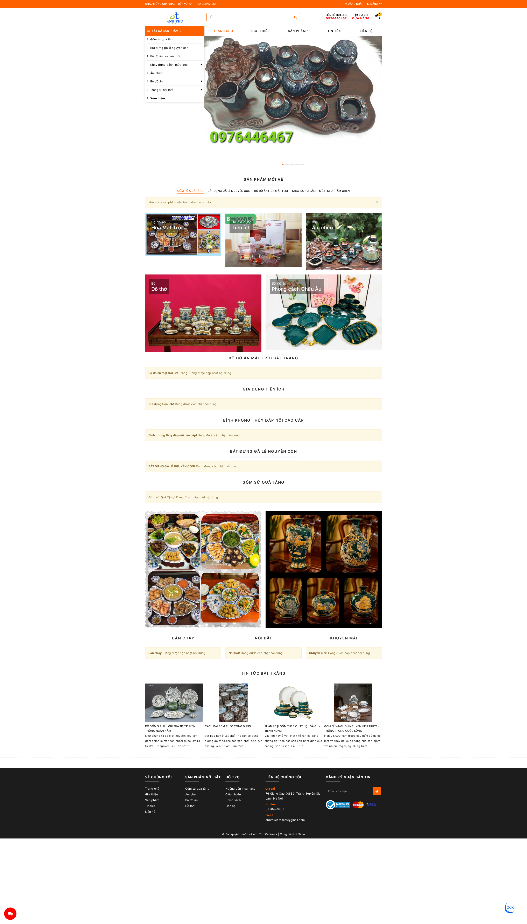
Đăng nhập (355, 3)
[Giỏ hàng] (377, 18)
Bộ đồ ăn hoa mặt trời (165, 56)
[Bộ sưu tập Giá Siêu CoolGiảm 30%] (324, 569)
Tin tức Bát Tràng (263, 673)
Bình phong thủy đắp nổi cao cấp (263, 420)
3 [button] (292, 164)
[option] (293, 90)
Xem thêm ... (159, 98)
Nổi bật (263, 638)
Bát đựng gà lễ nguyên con (169, 47)
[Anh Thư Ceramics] (174, 17)
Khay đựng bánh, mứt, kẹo (169, 64)
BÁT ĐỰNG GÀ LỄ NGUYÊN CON (263, 451)
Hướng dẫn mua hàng (240, 788)
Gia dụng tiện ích (263, 389)
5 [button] (302, 164)
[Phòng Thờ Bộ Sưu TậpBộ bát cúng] (203, 569)
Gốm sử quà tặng (197, 788)
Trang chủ (223, 31)
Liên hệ (366, 31)
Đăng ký (376, 3)
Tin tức (335, 31)
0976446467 (275, 809)
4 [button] (297, 164)
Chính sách (233, 800)
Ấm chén (156, 73)
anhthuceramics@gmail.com (285, 820)
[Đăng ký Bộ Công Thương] (338, 804)
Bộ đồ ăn (156, 81)
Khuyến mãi (344, 638)
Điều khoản (233, 794)
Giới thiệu (260, 31)
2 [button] (286, 164)
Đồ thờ (190, 806)
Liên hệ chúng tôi (283, 777)
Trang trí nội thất (162, 89)
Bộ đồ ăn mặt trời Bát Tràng (263, 358)
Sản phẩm (297, 31)
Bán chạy (183, 638)
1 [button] (282, 164)
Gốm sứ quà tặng (162, 39)
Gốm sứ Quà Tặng (263, 482)
